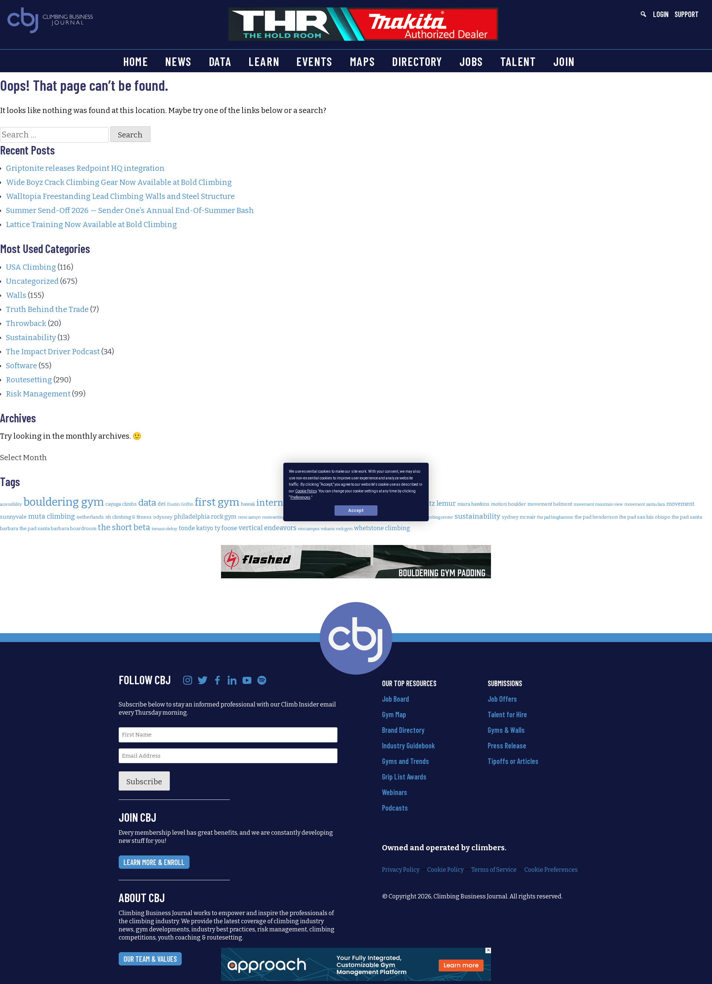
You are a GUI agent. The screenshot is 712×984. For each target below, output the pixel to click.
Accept (356, 510)
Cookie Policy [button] (306, 491)
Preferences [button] (300, 497)
